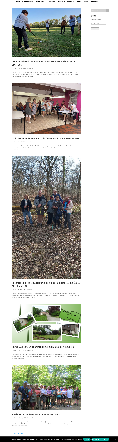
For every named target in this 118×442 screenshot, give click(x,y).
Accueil (18, 1)
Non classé (30, 68)
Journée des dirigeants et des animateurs (36, 414)
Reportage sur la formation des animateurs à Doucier (43, 346)
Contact (86, 1)
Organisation (52, 1)
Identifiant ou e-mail (97, 19)
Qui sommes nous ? (27, 1)
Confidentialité (94, 1)
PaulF (15, 68)
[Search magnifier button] (107, 10)
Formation (60, 1)
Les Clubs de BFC (39, 1)
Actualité (79, 1)
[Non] (116, 439)
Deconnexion (70, 1)
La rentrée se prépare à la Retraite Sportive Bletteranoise (45, 138)
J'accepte (87, 439)
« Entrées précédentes (18, 433)
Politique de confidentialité (100, 439)
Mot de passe (95, 23)
